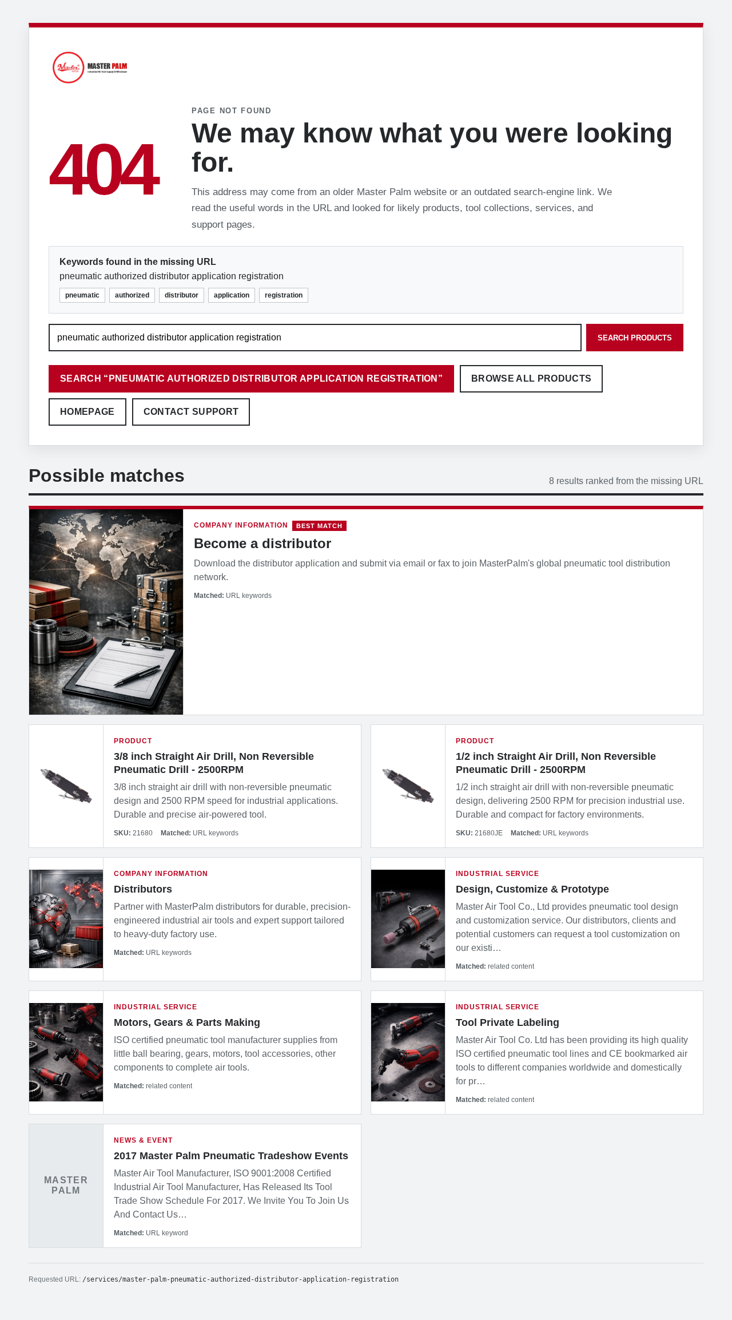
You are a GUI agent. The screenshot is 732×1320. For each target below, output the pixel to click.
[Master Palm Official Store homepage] (90, 85)
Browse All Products (531, 378)
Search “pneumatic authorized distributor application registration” (251, 378)
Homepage (87, 412)
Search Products (635, 338)
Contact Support (191, 412)
